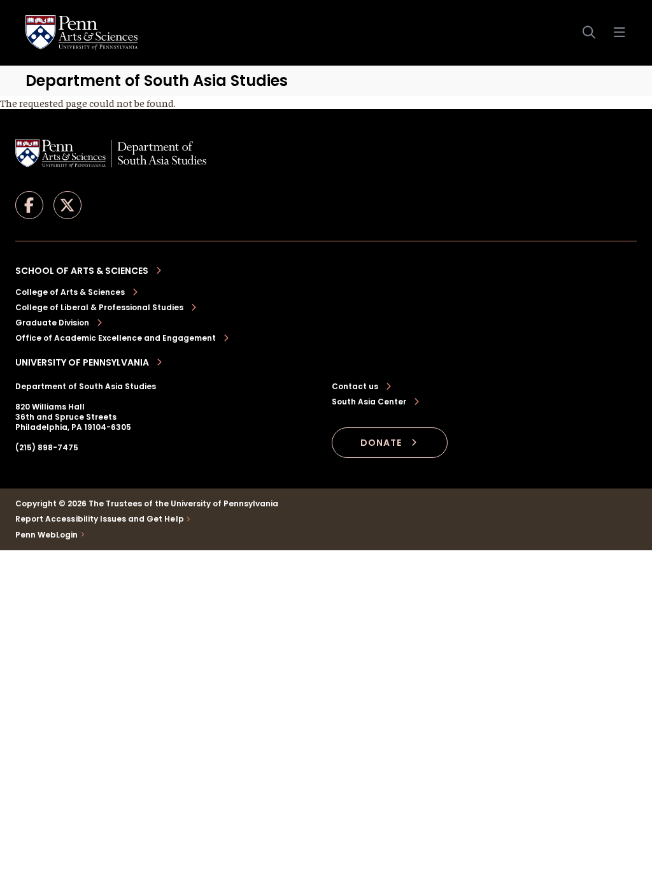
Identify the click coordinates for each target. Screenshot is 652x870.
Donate (381, 442)
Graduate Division (52, 322)
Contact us (355, 387)
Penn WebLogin (46, 535)
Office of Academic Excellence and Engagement (115, 337)
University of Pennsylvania (82, 362)
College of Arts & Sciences (70, 292)
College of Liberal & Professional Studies (99, 307)
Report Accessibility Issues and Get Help (99, 519)
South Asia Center (369, 402)
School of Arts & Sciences (81, 270)
